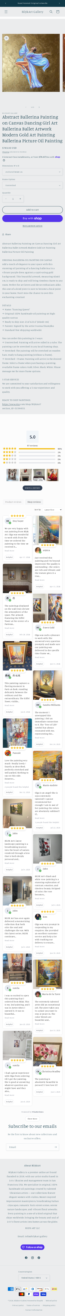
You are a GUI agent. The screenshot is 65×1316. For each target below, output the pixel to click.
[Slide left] (26, 107)
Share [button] (8, 234)
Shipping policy (49, 1305)
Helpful (9, 557)
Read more (9, 550)
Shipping (5, 152)
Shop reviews (34, 501)
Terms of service (33, 1305)
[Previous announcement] (5, 3)
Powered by (32, 1112)
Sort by (38, 509)
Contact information (33, 1310)
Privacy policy (18, 1305)
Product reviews (13, 501)
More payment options (32, 226)
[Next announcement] (59, 3)
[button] (6, 11)
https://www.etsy (11, 404)
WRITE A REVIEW (32, 488)
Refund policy (51, 1301)
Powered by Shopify (35, 1301)
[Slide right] (39, 107)
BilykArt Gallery (20, 1301)
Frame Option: (8, 179)
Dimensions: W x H (10, 165)
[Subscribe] (55, 1147)
